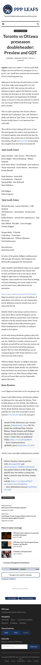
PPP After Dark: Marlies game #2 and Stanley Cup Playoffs (25, 543)
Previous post (6, 505)
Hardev (9, 58)
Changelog (13, 623)
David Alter (23, 141)
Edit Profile (5, 620)
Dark (16, 632)
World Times (21, 612)
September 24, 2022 (26, 445)
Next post (4, 514)
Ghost (20, 659)
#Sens (25, 425)
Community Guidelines (25, 620)
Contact (35, 661)
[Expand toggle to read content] (36, 563)
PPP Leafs (26, 9)
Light (6, 632)
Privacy (7, 661)
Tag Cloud (4, 623)
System (25, 632)
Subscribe (33, 646)
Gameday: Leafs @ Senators (22, 551)
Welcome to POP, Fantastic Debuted (13, 508)
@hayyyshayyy (10, 466)
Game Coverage (20, 31)
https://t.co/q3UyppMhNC (21, 439)
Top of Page (12, 598)
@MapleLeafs (16, 425)
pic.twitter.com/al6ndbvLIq (15, 484)
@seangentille (14, 464)
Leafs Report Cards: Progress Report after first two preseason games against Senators (18, 517)
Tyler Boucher (13, 415)
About (13, 620)
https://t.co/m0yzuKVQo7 (22, 481)
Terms (13, 661)
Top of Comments (27, 598)
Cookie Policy (21, 661)
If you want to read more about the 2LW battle (18, 294)
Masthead (22, 623)
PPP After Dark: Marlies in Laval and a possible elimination (26, 534)
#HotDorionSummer (26, 466)
